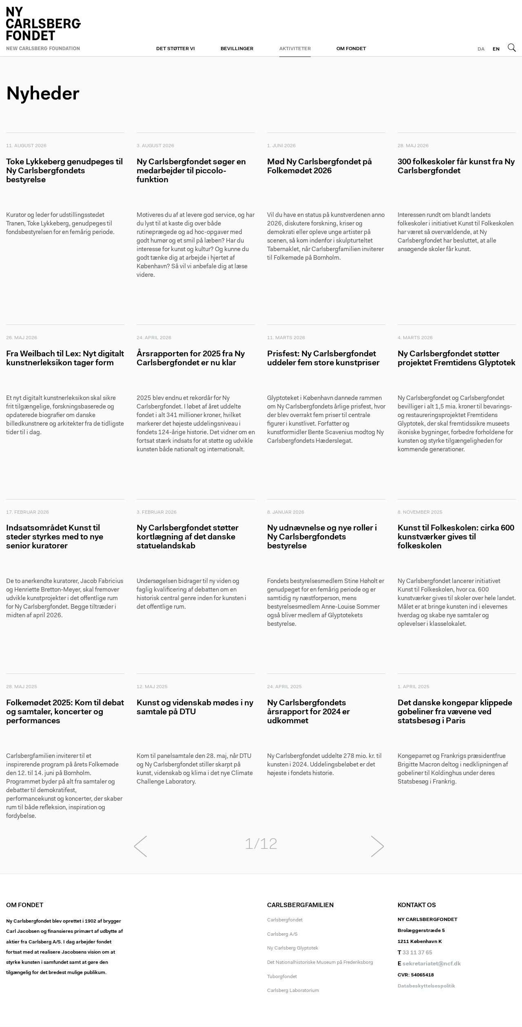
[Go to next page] (377, 849)
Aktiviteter (295, 48)
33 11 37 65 (417, 953)
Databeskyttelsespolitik (426, 986)
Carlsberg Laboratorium (293, 990)
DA (481, 49)
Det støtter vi (175, 48)
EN (496, 49)
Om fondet (351, 48)
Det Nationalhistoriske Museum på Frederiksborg (320, 962)
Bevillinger (237, 48)
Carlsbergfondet (285, 920)
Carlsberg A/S (282, 934)
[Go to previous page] (144, 849)
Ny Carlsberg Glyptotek (292, 948)
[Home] (65, 27)
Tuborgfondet (282, 976)
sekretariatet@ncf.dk (432, 964)
